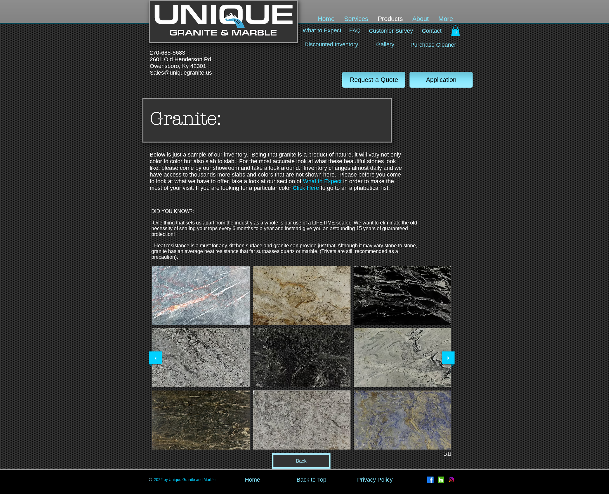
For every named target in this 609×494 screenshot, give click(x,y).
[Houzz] (441, 480)
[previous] (155, 357)
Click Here (307, 188)
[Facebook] (430, 480)
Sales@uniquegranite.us (181, 73)
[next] (448, 357)
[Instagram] (451, 480)
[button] (455, 30)
